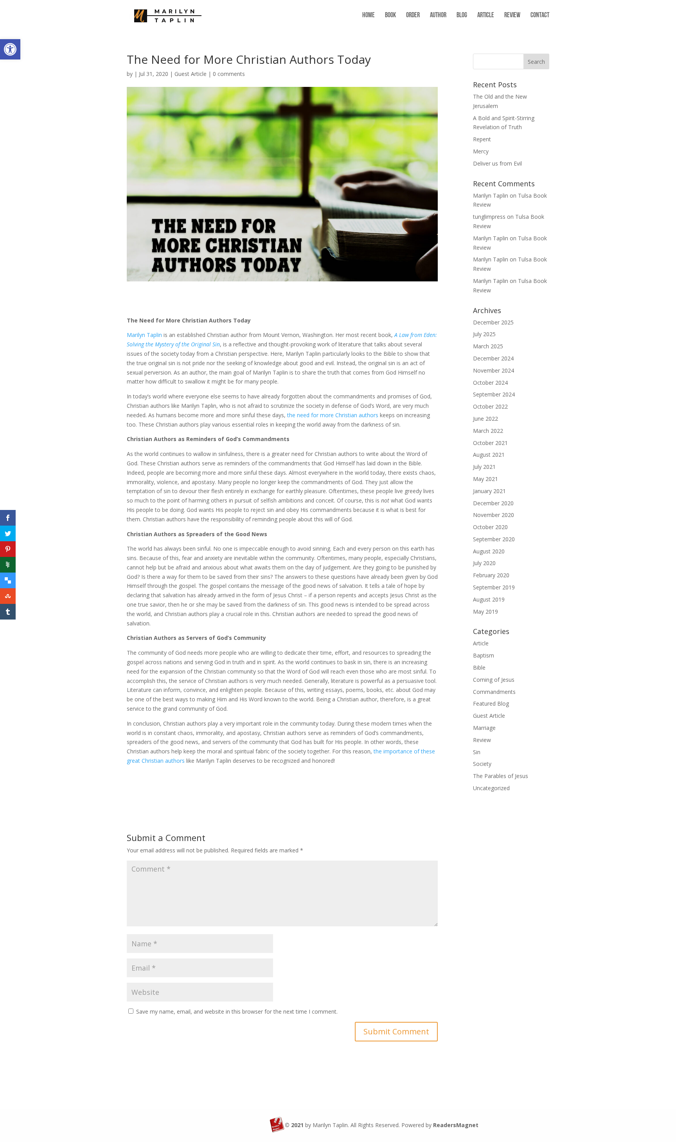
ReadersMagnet (455, 1125)
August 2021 (489, 454)
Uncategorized (491, 788)
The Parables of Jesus (500, 776)
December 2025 (493, 322)
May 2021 (485, 479)
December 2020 (493, 503)
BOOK (390, 16)
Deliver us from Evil (497, 163)
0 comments (229, 73)
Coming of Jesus (493, 679)
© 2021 (294, 1125)
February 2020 (491, 575)
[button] (10, 49)
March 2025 (488, 346)
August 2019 (489, 599)
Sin (476, 752)
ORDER (413, 16)
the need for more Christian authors (332, 415)
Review (482, 740)
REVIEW (512, 16)
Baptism (483, 655)
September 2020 (494, 539)
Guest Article (190, 73)
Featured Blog (491, 703)
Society (482, 763)
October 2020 (490, 527)
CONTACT (539, 16)
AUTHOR (438, 16)
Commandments (494, 691)
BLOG (462, 16)
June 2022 (485, 418)
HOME (368, 16)
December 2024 (493, 358)
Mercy (481, 151)
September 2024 (494, 394)
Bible (479, 667)
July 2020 (484, 563)
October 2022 (490, 406)
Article (481, 643)
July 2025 (484, 334)
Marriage (484, 727)
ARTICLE (485, 16)
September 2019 (494, 587)
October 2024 (490, 382)
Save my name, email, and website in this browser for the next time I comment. (237, 1011)
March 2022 (488, 430)
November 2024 (493, 370)
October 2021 (490, 443)
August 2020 (489, 551)
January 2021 (489, 491)
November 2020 (493, 515)
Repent (482, 139)
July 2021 (484, 466)
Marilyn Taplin (144, 335)
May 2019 (485, 611)
